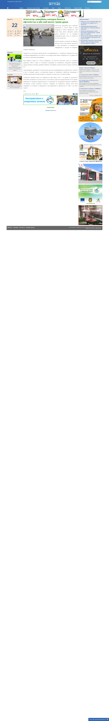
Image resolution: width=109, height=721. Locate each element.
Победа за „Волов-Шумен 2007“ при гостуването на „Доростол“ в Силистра (90, 23)
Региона (87, 8)
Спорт (59, 8)
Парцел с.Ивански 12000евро (87, 68)
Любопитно (68, 8)
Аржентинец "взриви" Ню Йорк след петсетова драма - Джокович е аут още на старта (91, 37)
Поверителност (30, 227)
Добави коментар (50, 110)
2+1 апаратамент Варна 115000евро (89, 74)
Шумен (21, 8)
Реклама (15, 227)
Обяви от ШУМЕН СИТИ (96, 95)
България (46, 8)
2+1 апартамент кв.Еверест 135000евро (90, 88)
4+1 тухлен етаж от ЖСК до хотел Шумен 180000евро (88, 81)
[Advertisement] (14, 44)
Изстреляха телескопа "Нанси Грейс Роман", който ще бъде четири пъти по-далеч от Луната (91, 42)
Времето (9, 227)
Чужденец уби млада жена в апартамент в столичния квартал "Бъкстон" (90, 28)
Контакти (22, 227)
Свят (53, 8)
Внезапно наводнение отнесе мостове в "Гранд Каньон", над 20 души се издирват (90, 32)
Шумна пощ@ (78, 8)
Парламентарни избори (33, 8)
